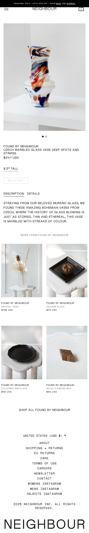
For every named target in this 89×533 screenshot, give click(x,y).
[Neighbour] (44, 8)
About (44, 443)
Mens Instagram (44, 488)
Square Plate (55, 306)
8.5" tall (11, 168)
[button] (43, 136)
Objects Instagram (44, 493)
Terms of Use (44, 463)
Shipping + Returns (44, 448)
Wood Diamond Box (58, 388)
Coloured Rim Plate (14, 388)
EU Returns (44, 453)
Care (44, 458)
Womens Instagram (44, 483)
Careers (44, 468)
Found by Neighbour (21, 146)
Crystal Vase (10, 306)
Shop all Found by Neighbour (44, 410)
